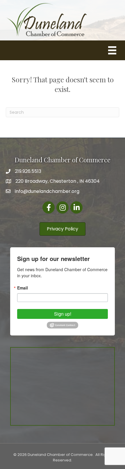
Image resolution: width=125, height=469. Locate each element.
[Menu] (112, 50)
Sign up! (62, 313)
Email (22, 288)
